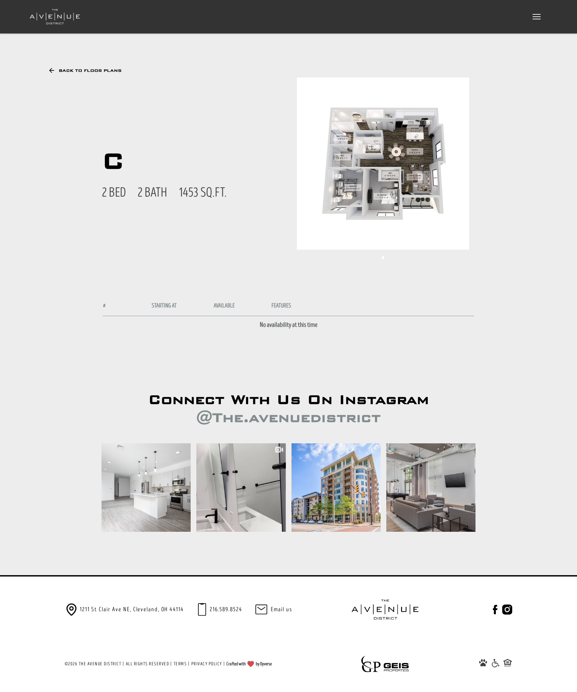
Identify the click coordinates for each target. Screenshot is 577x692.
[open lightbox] (383, 163)
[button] (537, 17)
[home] (55, 16)
